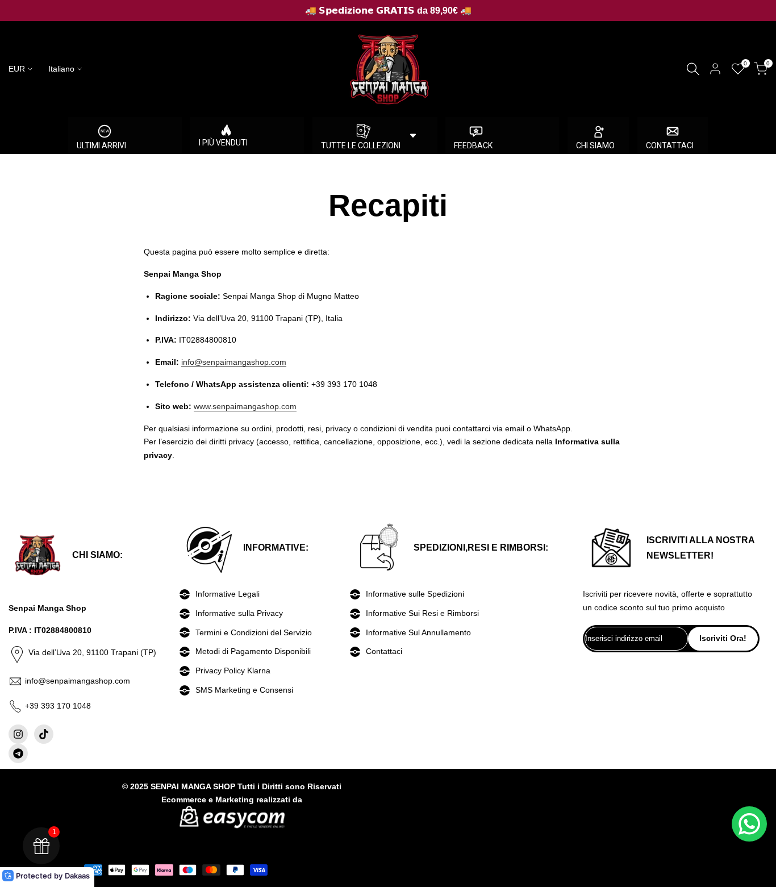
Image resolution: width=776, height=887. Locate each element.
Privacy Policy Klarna (232, 670)
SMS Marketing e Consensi (244, 689)
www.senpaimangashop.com (245, 406)
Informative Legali (227, 593)
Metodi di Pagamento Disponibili (253, 651)
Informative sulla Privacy (239, 613)
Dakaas (77, 875)
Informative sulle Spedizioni (415, 593)
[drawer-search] (693, 69)
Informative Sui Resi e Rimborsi (422, 613)
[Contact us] (749, 824)
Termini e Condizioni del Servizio (253, 632)
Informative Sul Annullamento (418, 632)
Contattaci (384, 651)
